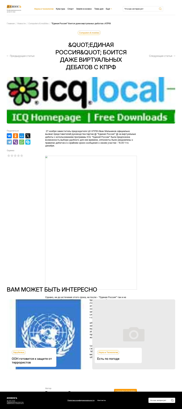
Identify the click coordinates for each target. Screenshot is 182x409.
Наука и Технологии (108, 352)
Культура (60, 9)
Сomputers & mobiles (89, 32)
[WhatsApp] (21, 142)
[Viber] (15, 142)
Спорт (70, 9)
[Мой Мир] (21, 135)
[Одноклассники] (15, 135)
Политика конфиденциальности (80, 400)
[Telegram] (9, 142)
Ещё (108, 9)
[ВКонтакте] (9, 135)
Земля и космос (84, 9)
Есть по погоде (108, 359)
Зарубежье (18, 352)
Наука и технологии (43, 9)
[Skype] (27, 142)
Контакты (101, 400)
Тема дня (98, 9)
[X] (27, 135)
